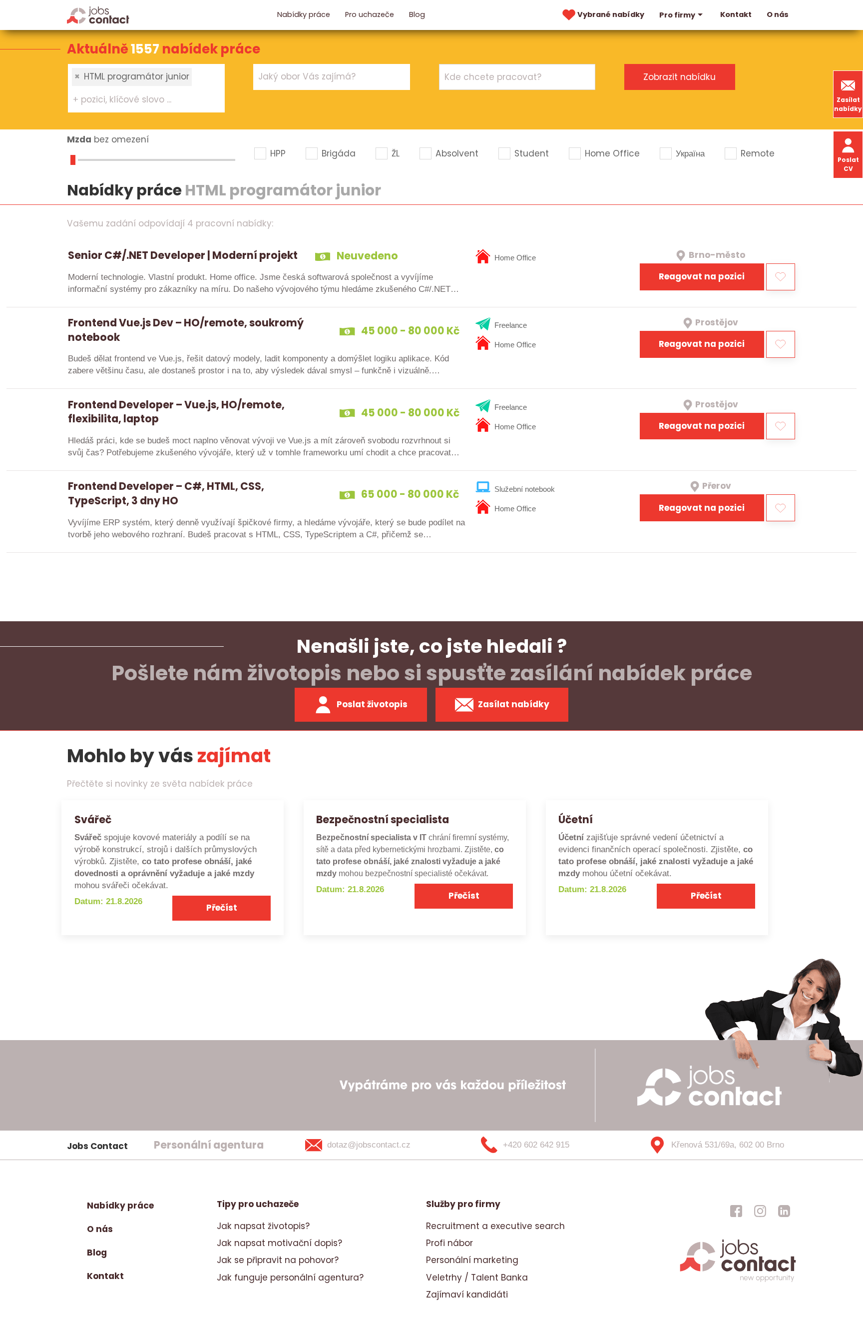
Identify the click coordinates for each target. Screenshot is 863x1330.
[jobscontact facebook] (736, 1211)
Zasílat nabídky (848, 104)
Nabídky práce (303, 14)
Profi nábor (449, 1243)
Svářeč (92, 819)
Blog (417, 14)
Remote (758, 153)
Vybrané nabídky (610, 14)
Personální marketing (472, 1260)
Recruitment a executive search (495, 1226)
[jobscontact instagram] (760, 1211)
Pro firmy (677, 15)
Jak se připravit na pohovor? (278, 1260)
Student (531, 153)
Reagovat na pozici (702, 276)
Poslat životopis (372, 704)
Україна (690, 153)
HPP (278, 153)
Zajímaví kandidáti (467, 1295)
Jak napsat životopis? (263, 1226)
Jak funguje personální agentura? (290, 1278)
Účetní (575, 819)
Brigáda (339, 153)
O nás (778, 14)
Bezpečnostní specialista (382, 819)
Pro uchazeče (369, 14)
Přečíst (221, 908)
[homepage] (738, 1281)
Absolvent (456, 153)
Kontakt (736, 14)
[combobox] (146, 88)
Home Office (612, 153)
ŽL (396, 153)
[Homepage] (98, 14)
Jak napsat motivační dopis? (279, 1243)
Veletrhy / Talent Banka (477, 1278)
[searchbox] (140, 99)
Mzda (79, 139)
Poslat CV (848, 164)
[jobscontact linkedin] (784, 1211)
